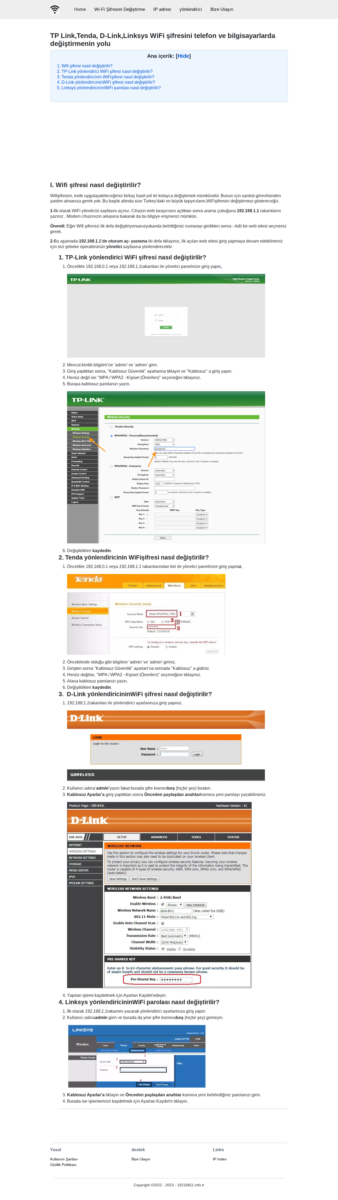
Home (80, 9)
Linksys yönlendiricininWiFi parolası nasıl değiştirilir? (111, 88)
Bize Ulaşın (221, 9)
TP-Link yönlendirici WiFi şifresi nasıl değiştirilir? (107, 71)
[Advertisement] (169, 142)
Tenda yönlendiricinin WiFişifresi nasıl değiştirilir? (108, 77)
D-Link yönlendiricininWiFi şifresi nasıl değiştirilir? (108, 82)
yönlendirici (191, 9)
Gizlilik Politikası (63, 1165)
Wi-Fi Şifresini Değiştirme (119, 9)
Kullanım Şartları (64, 1159)
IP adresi (162, 9)
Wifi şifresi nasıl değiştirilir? (87, 66)
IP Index (220, 1159)
